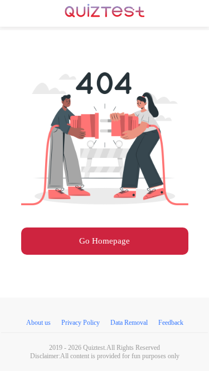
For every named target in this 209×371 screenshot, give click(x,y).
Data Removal (129, 323)
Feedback (170, 323)
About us (38, 323)
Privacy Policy (80, 323)
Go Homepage (104, 240)
